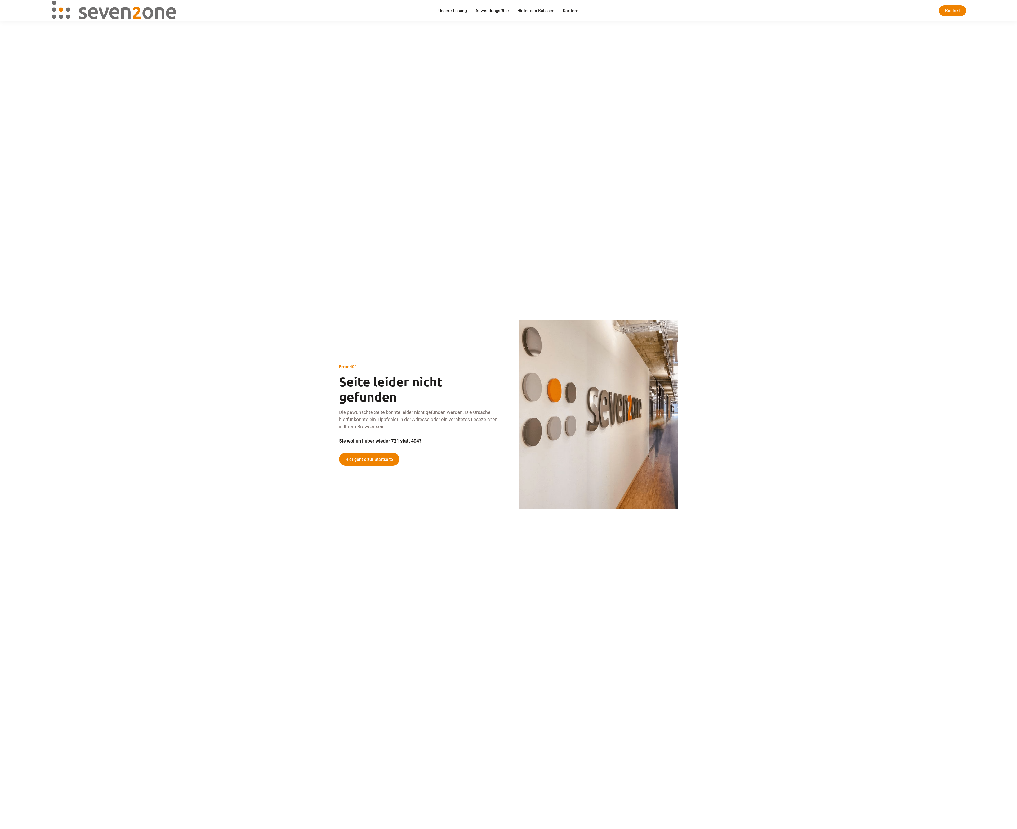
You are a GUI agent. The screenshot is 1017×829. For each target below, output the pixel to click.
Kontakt (952, 10)
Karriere (570, 10)
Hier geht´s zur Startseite (369, 459)
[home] (148, 10)
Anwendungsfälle (492, 10)
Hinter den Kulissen (535, 10)
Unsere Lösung (452, 10)
